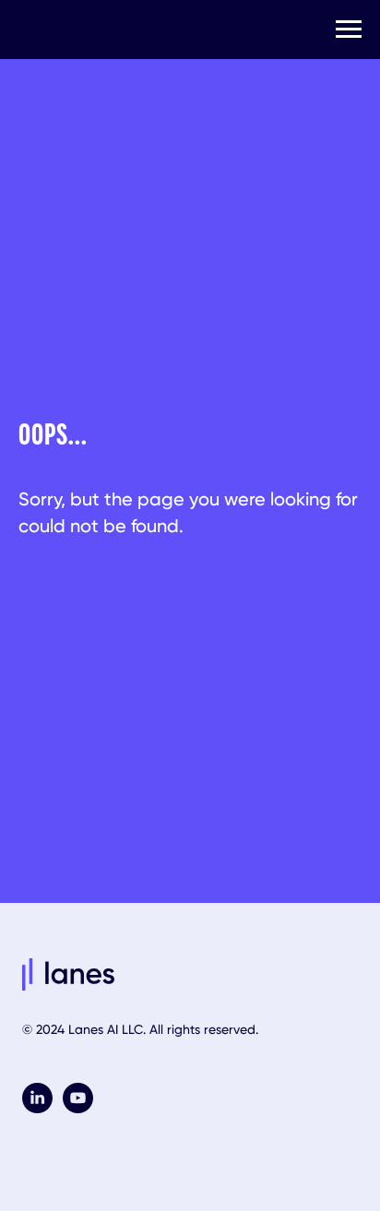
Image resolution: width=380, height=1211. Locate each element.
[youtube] (78, 1108)
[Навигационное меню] (349, 29)
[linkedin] (37, 1108)
